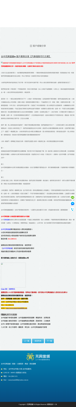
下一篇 (49, 341)
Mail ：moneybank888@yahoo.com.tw (15, 380)
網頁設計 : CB (52, 404)
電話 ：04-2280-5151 (10, 376)
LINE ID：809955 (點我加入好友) (14, 372)
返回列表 (38, 341)
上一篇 (26, 341)
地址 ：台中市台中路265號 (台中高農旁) (17, 369)
